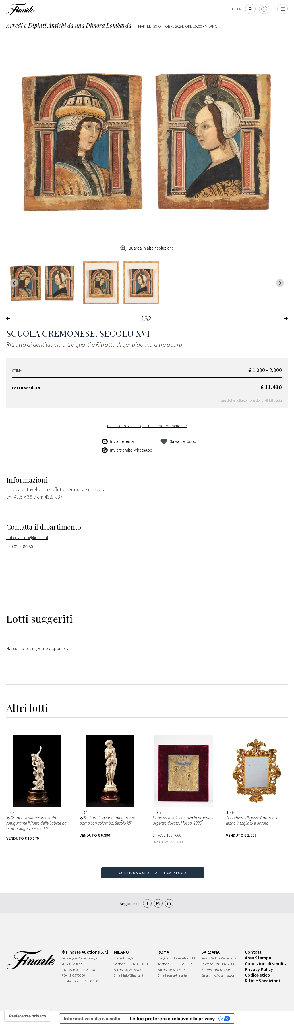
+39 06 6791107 (181, 964)
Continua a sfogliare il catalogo (152, 873)
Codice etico (257, 975)
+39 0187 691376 (225, 964)
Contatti (254, 952)
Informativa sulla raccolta (92, 1018)
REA (64, 975)
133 (10, 812)
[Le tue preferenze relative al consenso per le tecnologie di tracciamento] (28, 1015)
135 (157, 812)
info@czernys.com (223, 975)
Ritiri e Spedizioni (262, 980)
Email (118, 975)
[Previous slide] (14, 283)
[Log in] (264, 9)
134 (84, 812)
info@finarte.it (133, 975)
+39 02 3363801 (20, 546)
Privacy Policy (259, 969)
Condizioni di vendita (266, 963)
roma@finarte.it (178, 975)
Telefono (119, 964)
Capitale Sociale (73, 981)
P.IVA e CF (68, 969)
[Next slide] (280, 283)
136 (230, 812)
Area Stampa (258, 958)
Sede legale (69, 958)
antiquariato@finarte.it (27, 537)
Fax (116, 969)
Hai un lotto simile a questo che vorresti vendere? (147, 425)
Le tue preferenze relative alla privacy (172, 1018)
